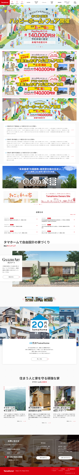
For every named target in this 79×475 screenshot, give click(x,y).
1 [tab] (34, 204)
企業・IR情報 (75, 2)
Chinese (61, 470)
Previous (23, 299)
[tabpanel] (39, 27)
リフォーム (44, 2)
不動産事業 (51, 2)
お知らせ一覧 (72, 214)
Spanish (68, 470)
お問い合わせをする (65, 457)
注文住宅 (28, 2)
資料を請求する (43, 457)
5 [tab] (41, 204)
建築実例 (59, 2)
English (54, 470)
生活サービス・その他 (67, 2)
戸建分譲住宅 (36, 2)
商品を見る (11, 276)
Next (55, 299)
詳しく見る (39, 359)
